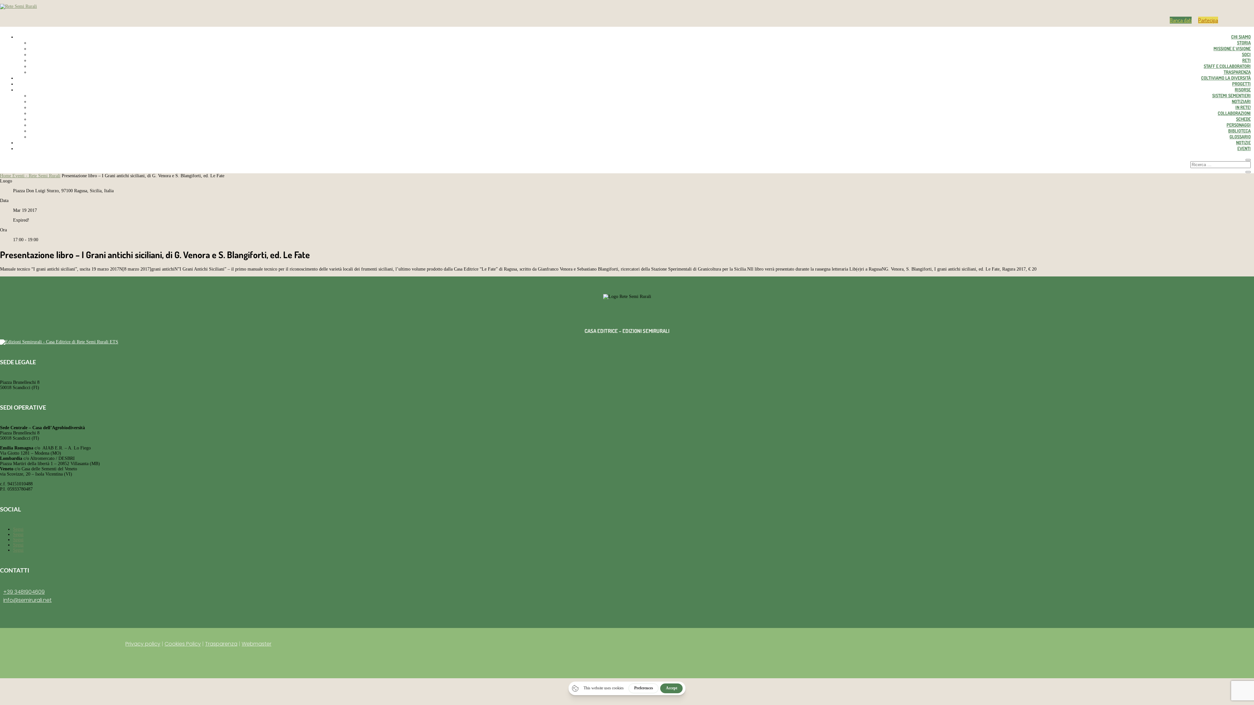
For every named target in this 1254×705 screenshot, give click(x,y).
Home (6, 175)
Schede (1243, 119)
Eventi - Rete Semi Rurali (36, 175)
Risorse (1243, 89)
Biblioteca (1239, 130)
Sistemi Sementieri (1231, 95)
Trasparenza (1237, 72)
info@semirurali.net (27, 600)
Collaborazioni (1234, 113)
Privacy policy (142, 644)
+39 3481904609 (24, 592)
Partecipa (1208, 20)
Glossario (1240, 136)
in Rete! (1243, 107)
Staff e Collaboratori (1227, 66)
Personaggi (1239, 125)
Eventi (1244, 148)
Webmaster (256, 644)
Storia (1244, 42)
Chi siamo (1241, 36)
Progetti (1241, 83)
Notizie (1243, 142)
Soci (1246, 54)
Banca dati (1181, 20)
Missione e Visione (1232, 48)
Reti (1246, 60)
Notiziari (1241, 101)
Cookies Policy (183, 644)
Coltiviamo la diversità (1226, 78)
